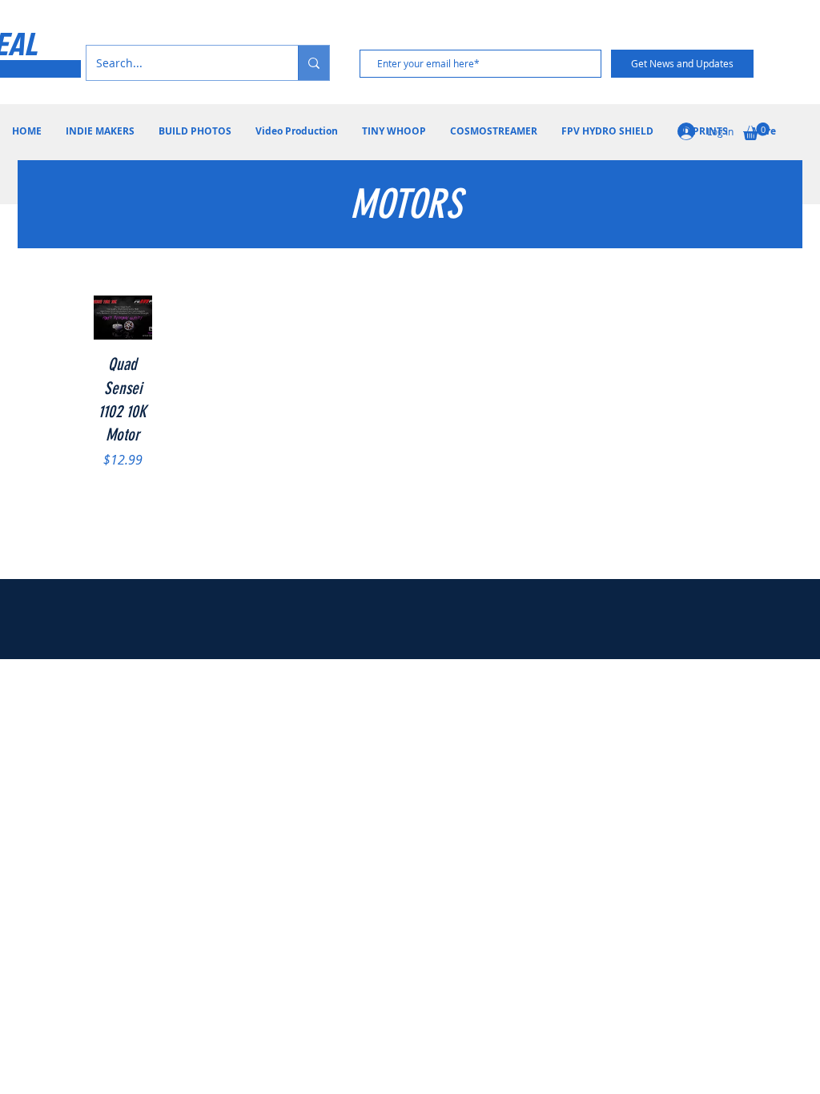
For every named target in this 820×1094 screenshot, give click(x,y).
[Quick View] (123, 318)
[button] (756, 131)
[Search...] (313, 63)
